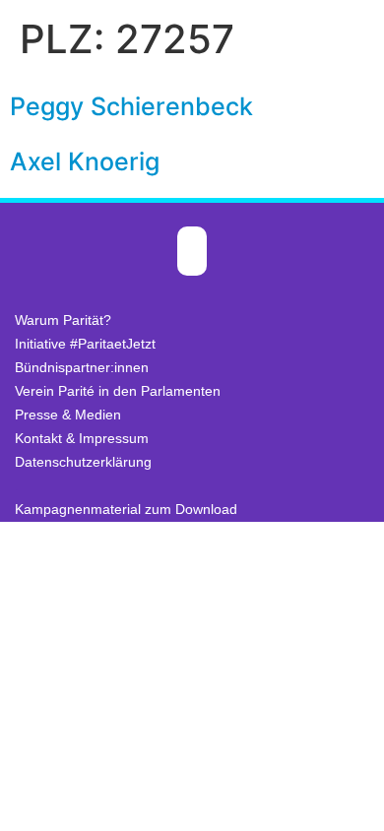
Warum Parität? (63, 320)
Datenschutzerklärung (83, 462)
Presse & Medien (68, 414)
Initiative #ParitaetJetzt (85, 344)
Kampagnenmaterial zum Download (126, 509)
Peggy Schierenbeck (131, 106)
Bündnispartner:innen (82, 367)
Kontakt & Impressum (82, 438)
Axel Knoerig (85, 161)
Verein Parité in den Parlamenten (118, 391)
